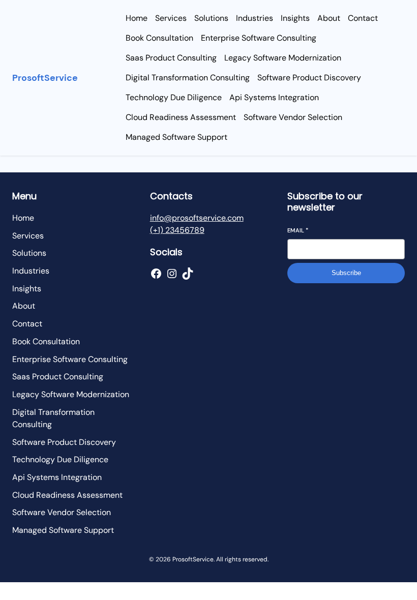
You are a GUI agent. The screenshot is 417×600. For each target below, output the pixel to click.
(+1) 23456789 (177, 230)
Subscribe (346, 273)
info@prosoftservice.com (197, 218)
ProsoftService (45, 78)
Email (297, 230)
